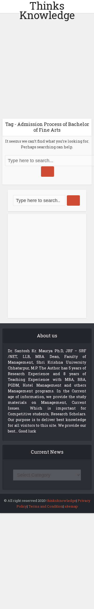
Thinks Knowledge (47, 10)
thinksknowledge (61, 500)
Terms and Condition (45, 506)
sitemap (71, 506)
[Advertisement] (47, 68)
